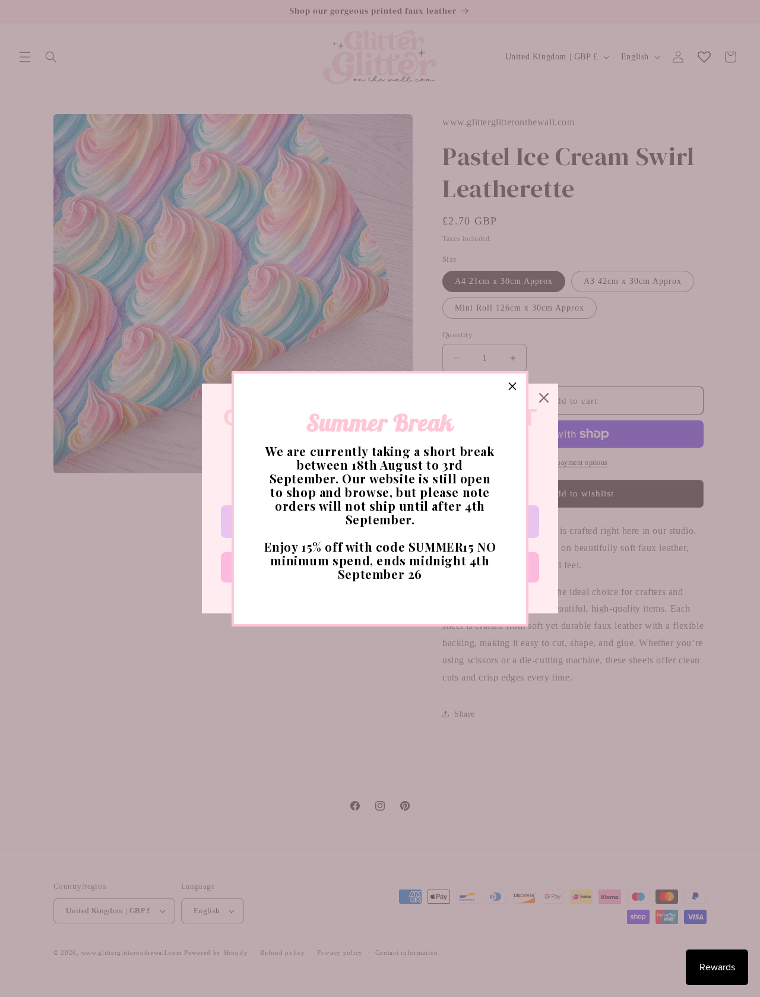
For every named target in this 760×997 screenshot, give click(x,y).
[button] (512, 387)
